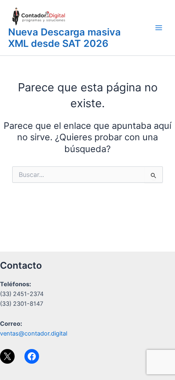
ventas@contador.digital (33, 333)
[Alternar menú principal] (159, 28)
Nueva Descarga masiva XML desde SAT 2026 (64, 37)
